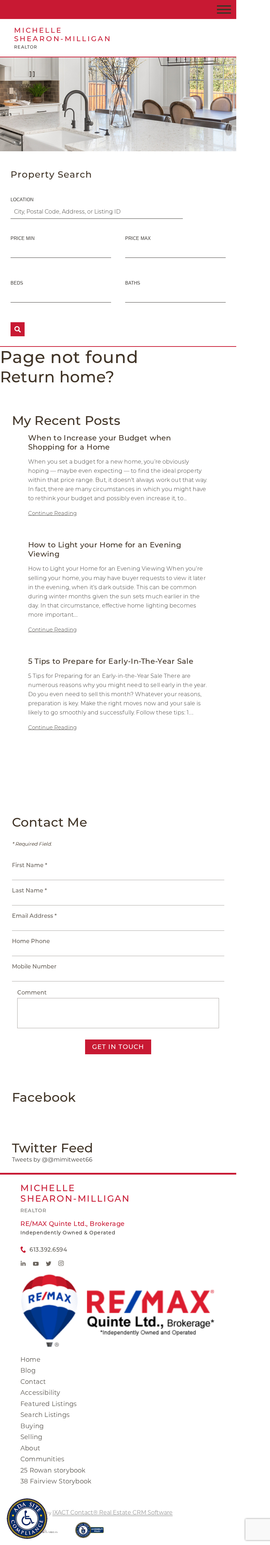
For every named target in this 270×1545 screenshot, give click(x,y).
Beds (17, 283)
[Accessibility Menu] (27, 1519)
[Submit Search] (18, 329)
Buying (32, 1426)
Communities (42, 1459)
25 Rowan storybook (53, 1470)
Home (30, 1359)
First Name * (29, 865)
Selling (31, 1437)
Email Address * (34, 916)
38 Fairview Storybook (55, 1481)
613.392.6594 (48, 1249)
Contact (33, 1382)
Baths (132, 283)
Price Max (138, 238)
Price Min (22, 238)
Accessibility (40, 1393)
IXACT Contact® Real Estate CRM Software (112, 1512)
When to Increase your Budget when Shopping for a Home (99, 442)
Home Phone (31, 941)
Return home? (57, 376)
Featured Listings (48, 1404)
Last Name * (29, 890)
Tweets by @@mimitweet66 (52, 1159)
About (30, 1448)
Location (22, 199)
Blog (28, 1370)
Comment (32, 992)
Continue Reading (52, 513)
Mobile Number (34, 966)
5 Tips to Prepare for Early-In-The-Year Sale (110, 661)
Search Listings (45, 1415)
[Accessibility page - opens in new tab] (89, 1533)
